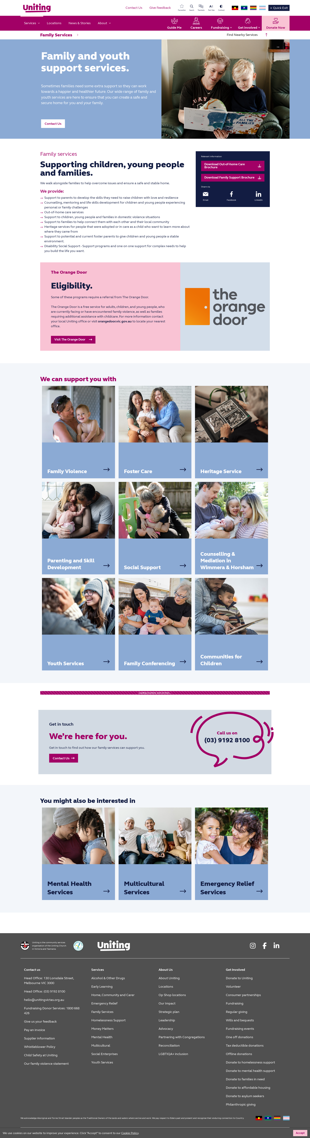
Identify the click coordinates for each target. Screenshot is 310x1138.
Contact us (32, 970)
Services (97, 970)
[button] (53, 123)
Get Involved (235, 970)
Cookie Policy (225, 1133)
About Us (166, 970)
